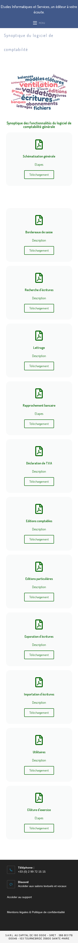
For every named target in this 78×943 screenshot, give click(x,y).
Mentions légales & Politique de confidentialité (36, 912)
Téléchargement (39, 175)
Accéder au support (19, 897)
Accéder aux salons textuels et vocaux (42, 886)
